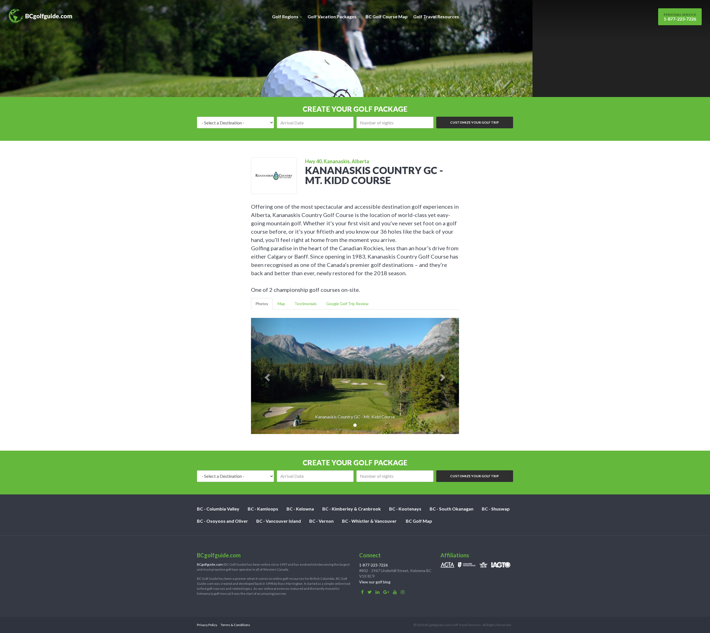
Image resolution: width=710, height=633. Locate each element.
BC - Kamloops (263, 508)
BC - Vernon (321, 521)
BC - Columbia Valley (218, 508)
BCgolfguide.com (210, 564)
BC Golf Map (419, 521)
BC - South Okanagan (451, 508)
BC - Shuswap (496, 508)
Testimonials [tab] (306, 303)
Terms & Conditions (235, 625)
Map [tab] (281, 303)
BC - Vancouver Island (278, 521)
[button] (266, 376)
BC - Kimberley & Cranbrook (351, 508)
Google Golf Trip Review (347, 303)
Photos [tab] (261, 303)
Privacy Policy (207, 625)
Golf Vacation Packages (332, 16)
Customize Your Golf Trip (474, 122)
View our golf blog (374, 582)
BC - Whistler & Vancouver (369, 521)
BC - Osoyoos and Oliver (222, 521)
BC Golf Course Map (387, 16)
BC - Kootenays (405, 508)
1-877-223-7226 (680, 16)
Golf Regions (285, 16)
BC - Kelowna (300, 508)
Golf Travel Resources (436, 16)
